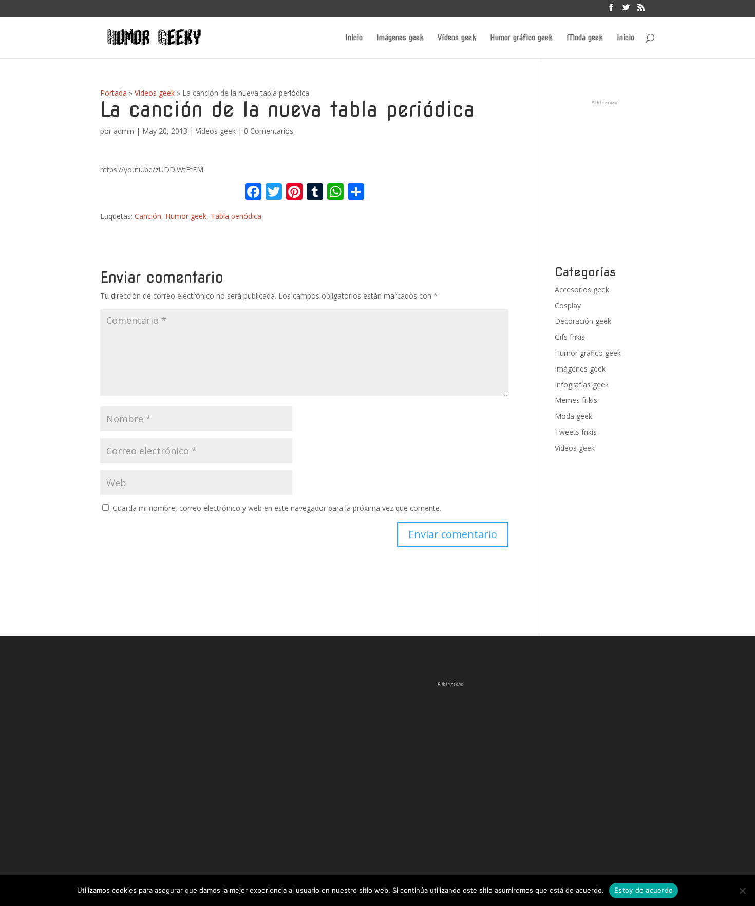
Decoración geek (583, 321)
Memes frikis (576, 400)
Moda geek (585, 38)
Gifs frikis (570, 337)
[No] (742, 890)
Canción (148, 216)
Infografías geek (582, 385)
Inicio (354, 38)
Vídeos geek (457, 38)
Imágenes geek (400, 38)
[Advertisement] (632, 183)
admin (124, 131)
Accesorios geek (582, 289)
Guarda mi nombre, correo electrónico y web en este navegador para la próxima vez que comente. (276, 508)
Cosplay (568, 305)
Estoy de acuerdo (643, 890)
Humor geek (185, 216)
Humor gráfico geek (521, 38)
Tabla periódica (236, 216)
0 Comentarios (268, 131)
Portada (113, 93)
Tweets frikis (576, 432)
